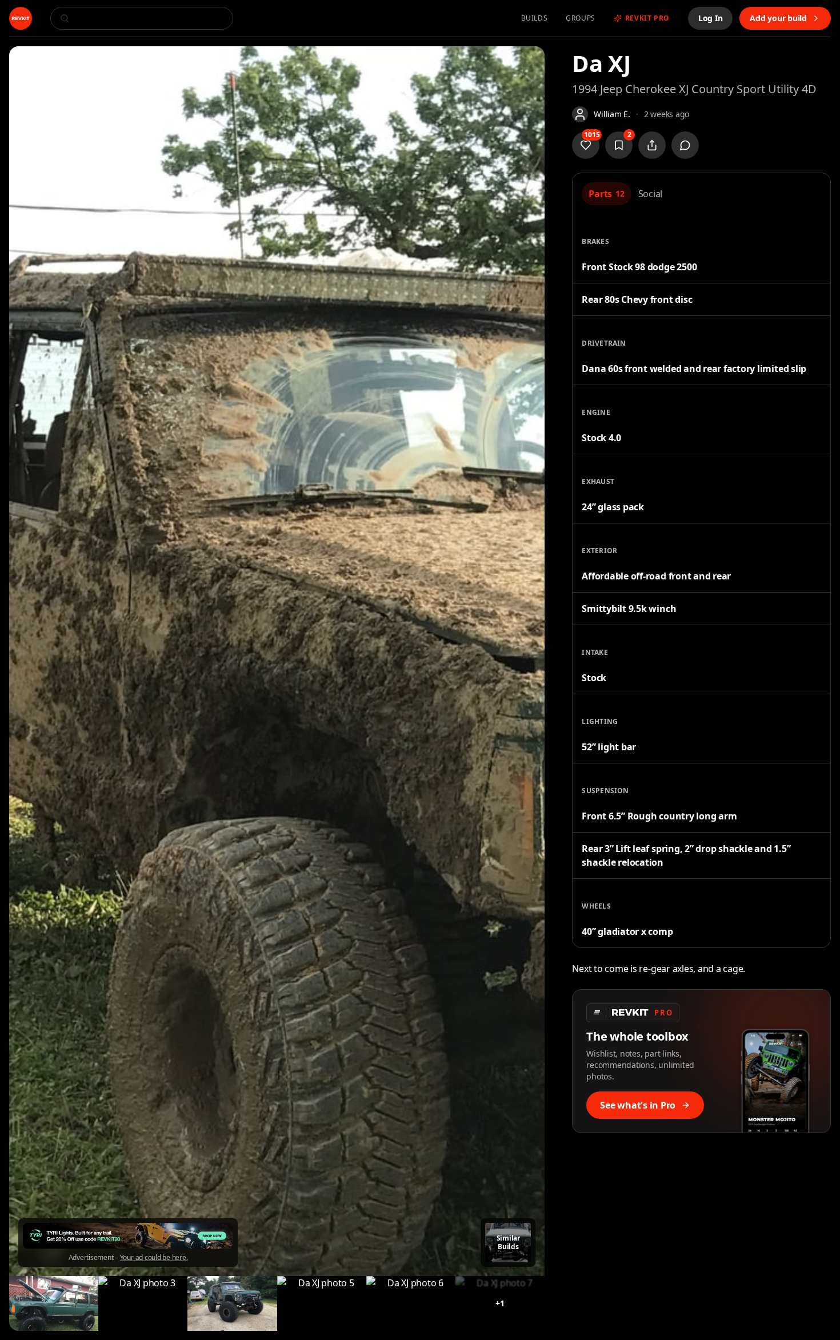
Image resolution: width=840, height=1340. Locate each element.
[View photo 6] (410, 1303)
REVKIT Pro (647, 18)
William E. (612, 114)
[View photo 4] (232, 1303)
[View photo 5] (321, 1303)
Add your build (778, 18)
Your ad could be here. (154, 1257)
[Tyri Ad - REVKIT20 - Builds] (128, 1236)
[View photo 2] (53, 1303)
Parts (606, 193)
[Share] (652, 145)
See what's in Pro (637, 1105)
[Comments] (685, 145)
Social (650, 193)
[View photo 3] (142, 1303)
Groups (580, 18)
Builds (534, 18)
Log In (710, 18)
